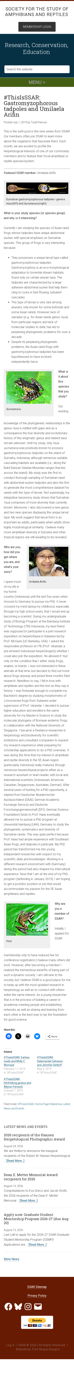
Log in (10, 1345)
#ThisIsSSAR (26, 1104)
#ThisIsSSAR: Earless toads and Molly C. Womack (17, 1061)
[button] (37, 82)
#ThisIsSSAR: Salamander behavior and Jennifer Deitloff (50, 1061)
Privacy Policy (37, 1295)
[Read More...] (15, 1161)
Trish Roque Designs (45, 1349)
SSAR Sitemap (37, 1287)
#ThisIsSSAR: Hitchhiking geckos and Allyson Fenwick (17, 1083)
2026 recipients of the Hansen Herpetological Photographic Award (34, 1137)
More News (11, 1259)
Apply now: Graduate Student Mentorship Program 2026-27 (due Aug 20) (36, 1218)
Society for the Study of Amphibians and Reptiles (37, 11)
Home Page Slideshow (48, 1104)
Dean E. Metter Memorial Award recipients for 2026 (31, 1176)
